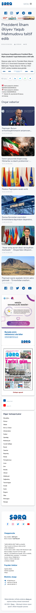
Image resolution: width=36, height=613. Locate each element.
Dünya (5, 421)
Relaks (5, 470)
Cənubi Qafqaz (7, 444)
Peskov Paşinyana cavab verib (15, 189)
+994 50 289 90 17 (12, 584)
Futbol (5, 434)
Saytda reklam (8, 569)
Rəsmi (5, 447)
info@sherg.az (11, 580)
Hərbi (5, 489)
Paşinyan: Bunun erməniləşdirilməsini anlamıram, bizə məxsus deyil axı (16, 130)
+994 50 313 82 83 (12, 582)
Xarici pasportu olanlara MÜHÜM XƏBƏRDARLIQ (10, 87)
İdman (5, 424)
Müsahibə (6, 418)
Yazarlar (5, 450)
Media (5, 457)
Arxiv (4, 463)
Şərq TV (9, 406)
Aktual (5, 473)
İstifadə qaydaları (9, 570)
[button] (27, 4)
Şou (4, 466)
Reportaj (5, 453)
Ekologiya (6, 499)
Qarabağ (5, 437)
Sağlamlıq (6, 479)
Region (5, 492)
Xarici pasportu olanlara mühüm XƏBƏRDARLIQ (10, 91)
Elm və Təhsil (7, 428)
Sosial (5, 486)
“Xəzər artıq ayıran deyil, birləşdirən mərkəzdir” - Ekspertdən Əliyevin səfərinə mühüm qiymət (17, 250)
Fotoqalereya (7, 460)
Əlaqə (6, 572)
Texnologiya (7, 482)
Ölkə (4, 495)
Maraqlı (5, 502)
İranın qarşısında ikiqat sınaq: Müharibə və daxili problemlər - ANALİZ (16, 161)
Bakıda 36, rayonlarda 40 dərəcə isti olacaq (12, 95)
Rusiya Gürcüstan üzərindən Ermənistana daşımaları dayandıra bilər (17, 219)
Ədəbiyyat (6, 476)
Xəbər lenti (10, 401)
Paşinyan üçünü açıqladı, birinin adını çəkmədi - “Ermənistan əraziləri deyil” (18, 280)
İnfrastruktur (7, 431)
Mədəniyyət (6, 441)
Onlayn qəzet (18, 392)
